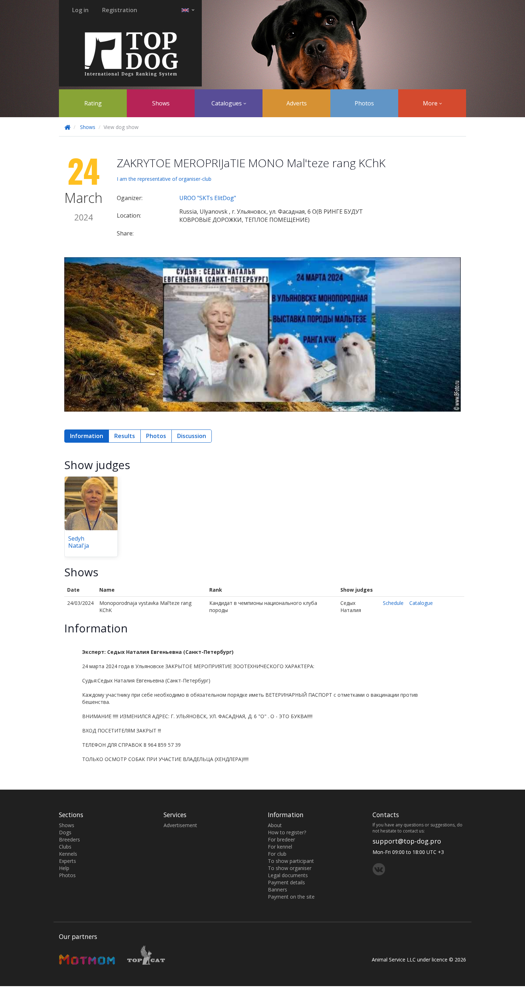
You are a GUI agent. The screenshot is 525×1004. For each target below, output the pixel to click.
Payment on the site (291, 896)
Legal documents (288, 875)
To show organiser (289, 868)
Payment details (286, 882)
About (275, 825)
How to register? (287, 832)
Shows (161, 103)
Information (86, 436)
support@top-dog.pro (406, 841)
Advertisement (180, 825)
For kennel (280, 846)
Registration (119, 10)
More (431, 103)
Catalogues (227, 103)
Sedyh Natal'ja (78, 542)
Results (124, 436)
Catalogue (421, 603)
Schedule (393, 603)
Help (64, 868)
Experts (67, 861)
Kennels (68, 853)
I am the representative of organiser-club (164, 178)
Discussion (191, 436)
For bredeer (281, 839)
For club (277, 853)
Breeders (69, 839)
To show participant (291, 861)
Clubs (65, 846)
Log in (80, 10)
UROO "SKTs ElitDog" (207, 198)
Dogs (65, 832)
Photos (364, 103)
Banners (277, 889)
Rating (93, 103)
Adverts (296, 103)
